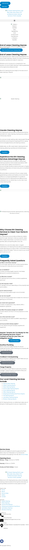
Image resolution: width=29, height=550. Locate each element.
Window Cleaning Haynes (9, 399)
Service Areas (24, 454)
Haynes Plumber (6, 352)
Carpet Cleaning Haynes (9, 385)
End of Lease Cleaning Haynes (11, 388)
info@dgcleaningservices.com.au (12, 519)
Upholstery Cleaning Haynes (10, 397)
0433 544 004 (7, 514)
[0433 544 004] (2, 515)
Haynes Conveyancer (7, 362)
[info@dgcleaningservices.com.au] (2, 520)
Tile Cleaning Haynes (8, 395)
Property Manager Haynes (9, 374)
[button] (14, 20)
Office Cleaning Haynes (9, 392)
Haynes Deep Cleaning (9, 383)
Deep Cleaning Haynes (9, 387)
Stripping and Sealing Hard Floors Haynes (14, 393)
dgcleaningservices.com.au (17, 545)
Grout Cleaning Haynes (9, 390)
